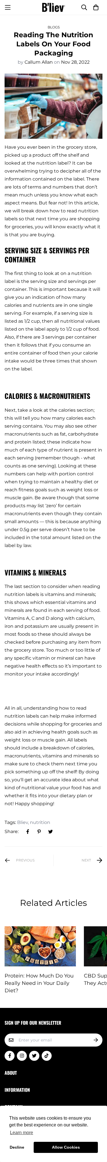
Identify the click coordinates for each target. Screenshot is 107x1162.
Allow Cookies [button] (66, 1147)
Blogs (54, 27)
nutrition (40, 822)
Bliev (22, 822)
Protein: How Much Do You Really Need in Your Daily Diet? (39, 983)
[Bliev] (53, 7)
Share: (12, 831)
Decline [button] (17, 1147)
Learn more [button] (21, 1132)
